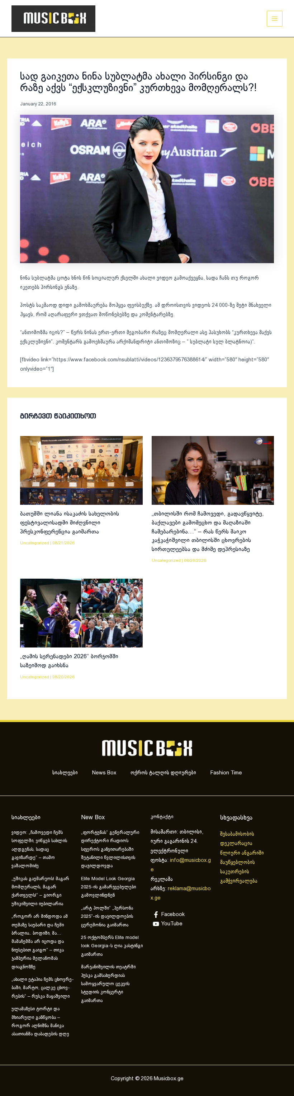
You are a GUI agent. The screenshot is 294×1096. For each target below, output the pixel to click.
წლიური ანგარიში (242, 853)
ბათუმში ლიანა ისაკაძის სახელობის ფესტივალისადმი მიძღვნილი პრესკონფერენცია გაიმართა (69, 522)
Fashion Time (226, 772)
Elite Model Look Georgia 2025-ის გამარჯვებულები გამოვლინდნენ (108, 887)
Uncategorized (34, 543)
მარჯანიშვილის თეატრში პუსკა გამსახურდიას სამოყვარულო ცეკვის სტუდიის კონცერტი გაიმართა (108, 984)
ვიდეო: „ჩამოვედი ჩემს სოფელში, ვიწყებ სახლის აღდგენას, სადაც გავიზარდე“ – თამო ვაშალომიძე (39, 850)
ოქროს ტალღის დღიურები (163, 772)
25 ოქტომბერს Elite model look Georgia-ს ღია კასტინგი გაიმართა (112, 946)
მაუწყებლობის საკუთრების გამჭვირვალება (238, 872)
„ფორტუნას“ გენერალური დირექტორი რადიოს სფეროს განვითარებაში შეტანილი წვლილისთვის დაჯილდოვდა (110, 850)
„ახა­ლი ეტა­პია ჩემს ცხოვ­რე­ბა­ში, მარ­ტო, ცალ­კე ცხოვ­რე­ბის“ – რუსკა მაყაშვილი (42, 988)
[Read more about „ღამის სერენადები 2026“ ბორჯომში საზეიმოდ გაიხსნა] (81, 613)
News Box (104, 772)
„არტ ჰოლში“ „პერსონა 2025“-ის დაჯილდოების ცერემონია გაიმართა (107, 916)
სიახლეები (65, 772)
